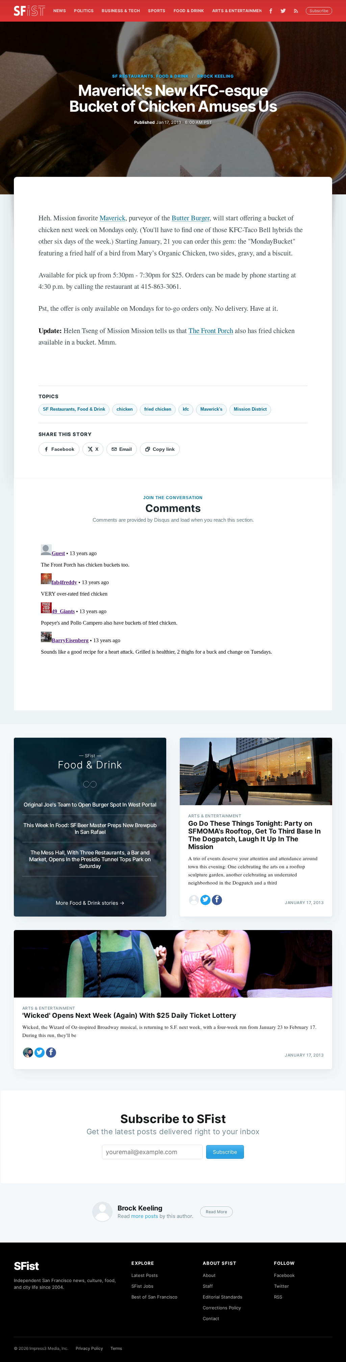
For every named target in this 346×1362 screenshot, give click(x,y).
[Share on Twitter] (205, 900)
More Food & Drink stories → (90, 903)
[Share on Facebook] (217, 900)
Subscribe (319, 10)
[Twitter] (283, 10)
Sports (156, 10)
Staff (208, 1286)
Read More (216, 1211)
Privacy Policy (89, 1348)
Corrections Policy (222, 1307)
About (209, 1275)
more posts (144, 1216)
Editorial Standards (222, 1297)
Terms (116, 1348)
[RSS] (298, 10)
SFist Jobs (142, 1286)
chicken (125, 409)
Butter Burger (190, 217)
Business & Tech (121, 10)
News (59, 10)
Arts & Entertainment (238, 10)
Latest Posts (144, 1275)
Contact (211, 1318)
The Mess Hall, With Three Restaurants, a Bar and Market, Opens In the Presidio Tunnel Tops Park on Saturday (90, 859)
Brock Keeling (215, 76)
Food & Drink (189, 10)
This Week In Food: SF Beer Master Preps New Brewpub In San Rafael (90, 828)
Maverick (112, 217)
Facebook (284, 1275)
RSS (278, 1297)
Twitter (281, 1286)
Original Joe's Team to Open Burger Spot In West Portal (90, 804)
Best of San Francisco (154, 1297)
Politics (84, 10)
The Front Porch (211, 330)
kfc (186, 409)
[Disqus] (173, 626)
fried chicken (157, 409)
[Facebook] (271, 11)
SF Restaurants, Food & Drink (150, 76)
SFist (26, 1266)
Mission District (250, 409)
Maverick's (211, 409)
